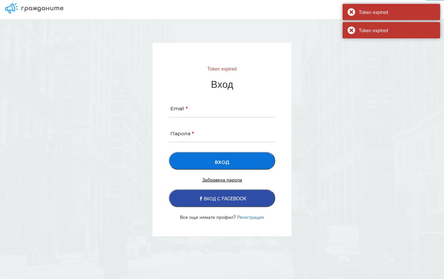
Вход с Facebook (225, 198)
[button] (383, 9)
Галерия (413, 9)
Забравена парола (222, 179)
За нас (355, 9)
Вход (435, 9)
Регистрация (250, 217)
